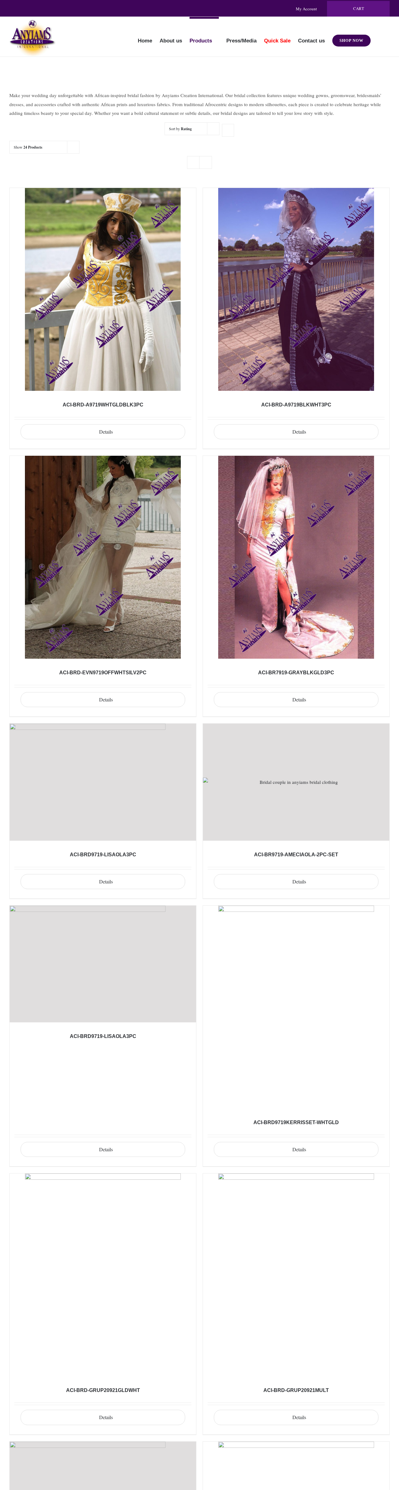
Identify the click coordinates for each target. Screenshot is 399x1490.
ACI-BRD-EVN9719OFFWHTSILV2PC (103, 672)
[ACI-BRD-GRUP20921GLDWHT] (103, 1274)
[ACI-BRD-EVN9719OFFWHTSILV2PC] (103, 557)
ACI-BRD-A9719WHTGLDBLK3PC (103, 404)
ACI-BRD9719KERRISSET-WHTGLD (296, 1122)
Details (106, 431)
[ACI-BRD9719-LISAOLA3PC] (103, 782)
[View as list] (206, 162)
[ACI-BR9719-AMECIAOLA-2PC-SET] (296, 782)
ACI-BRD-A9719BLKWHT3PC (296, 404)
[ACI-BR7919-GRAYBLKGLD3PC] (296, 557)
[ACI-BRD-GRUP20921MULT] (296, 1274)
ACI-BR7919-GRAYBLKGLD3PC (296, 672)
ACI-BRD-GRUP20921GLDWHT (103, 1390)
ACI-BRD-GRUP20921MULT (296, 1390)
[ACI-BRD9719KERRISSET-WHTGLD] (296, 1007)
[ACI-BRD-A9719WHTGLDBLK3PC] (103, 289)
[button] (380, 36)
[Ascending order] (228, 130)
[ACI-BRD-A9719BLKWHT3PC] (296, 289)
